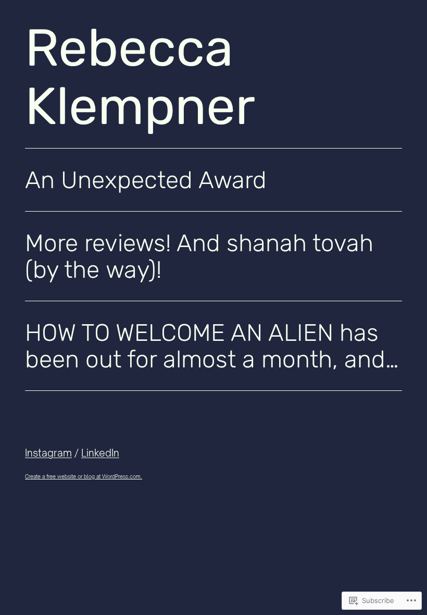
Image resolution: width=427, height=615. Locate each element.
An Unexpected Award (146, 180)
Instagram (48, 453)
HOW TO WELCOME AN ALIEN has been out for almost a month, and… (212, 346)
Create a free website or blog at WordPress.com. (83, 476)
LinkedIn (100, 453)
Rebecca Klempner (140, 77)
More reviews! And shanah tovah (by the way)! (199, 257)
